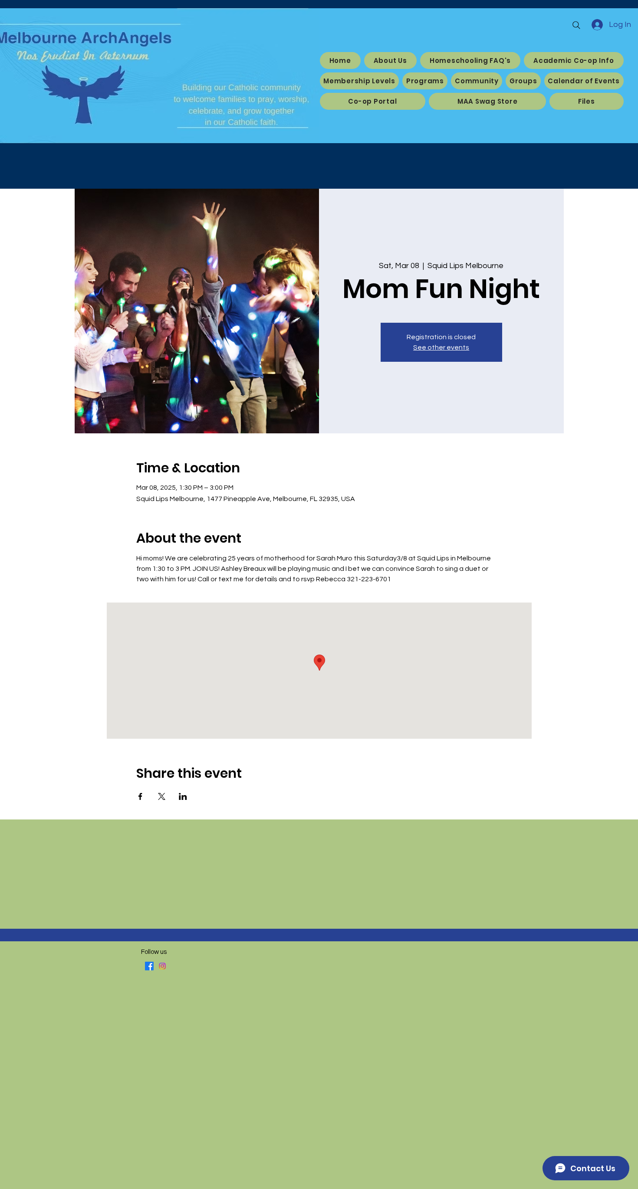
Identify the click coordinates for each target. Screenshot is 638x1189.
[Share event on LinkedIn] (183, 796)
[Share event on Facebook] (140, 796)
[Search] (576, 25)
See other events (441, 347)
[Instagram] (162, 966)
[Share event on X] (162, 796)
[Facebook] (149, 966)
